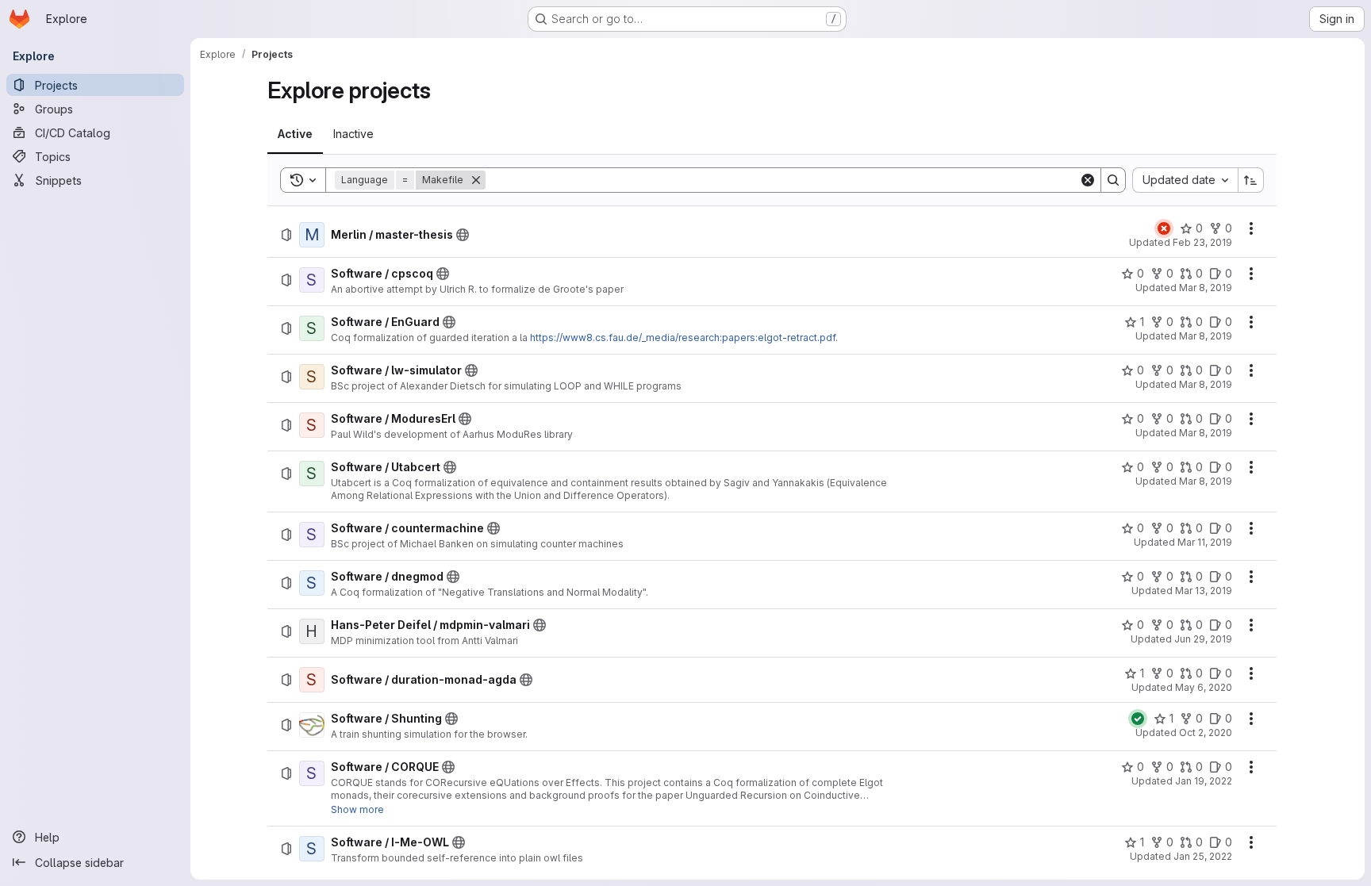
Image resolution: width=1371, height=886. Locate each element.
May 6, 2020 (1203, 687)
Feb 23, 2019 (1202, 242)
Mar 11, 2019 (1204, 542)
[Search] (1113, 180)
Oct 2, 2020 (1205, 732)
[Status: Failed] (1163, 228)
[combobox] (1185, 180)
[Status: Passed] (1137, 718)
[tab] (295, 134)
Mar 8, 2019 (1205, 287)
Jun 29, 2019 (1203, 639)
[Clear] (1087, 180)
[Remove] (476, 180)
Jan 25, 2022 (1202, 856)
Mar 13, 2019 (1203, 590)
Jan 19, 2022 (1203, 781)
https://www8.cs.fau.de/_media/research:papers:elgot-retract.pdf (682, 337)
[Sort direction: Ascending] (1251, 180)
